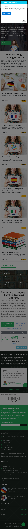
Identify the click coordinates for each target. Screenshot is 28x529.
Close (24, 20)
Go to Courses (6, 13)
